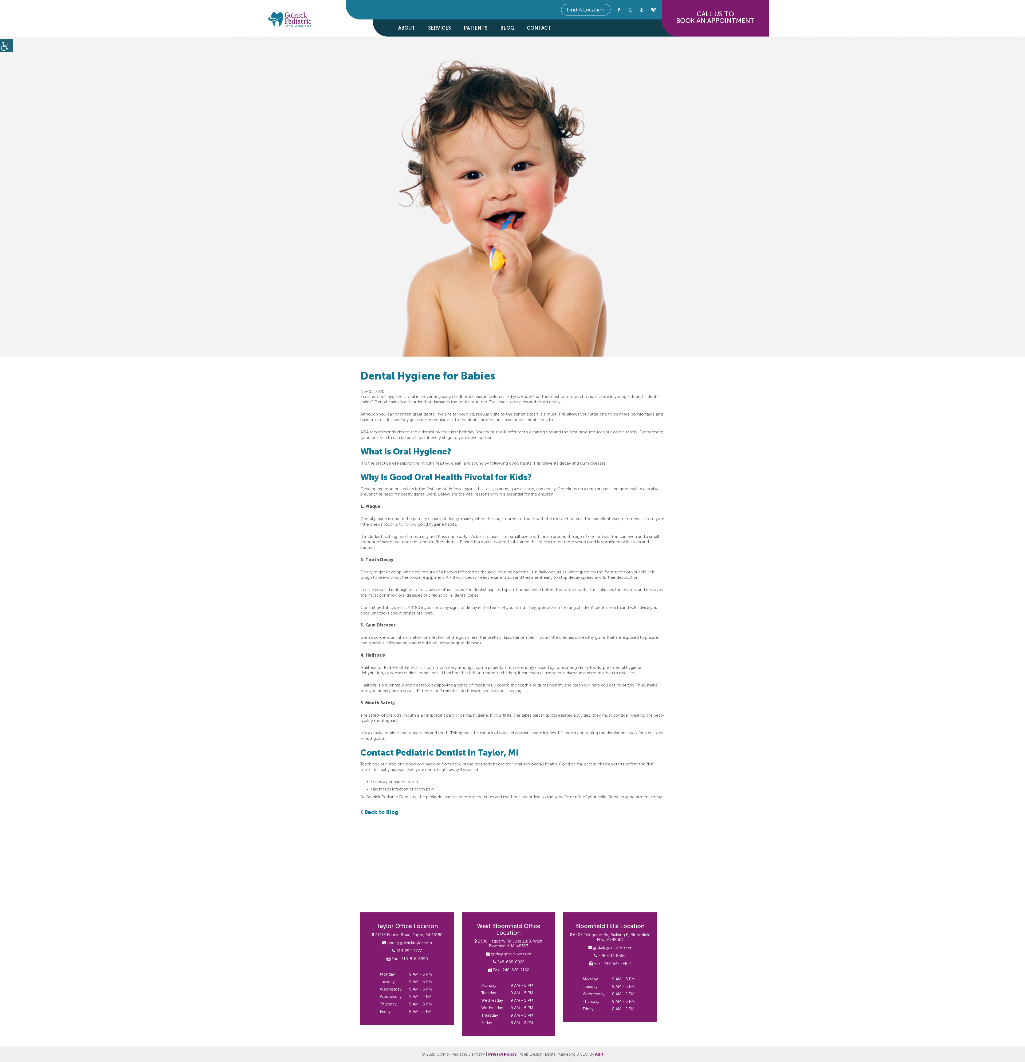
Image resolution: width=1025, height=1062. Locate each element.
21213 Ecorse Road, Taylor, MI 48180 (408, 934)
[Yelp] (641, 9)
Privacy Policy (502, 1054)
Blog (507, 28)
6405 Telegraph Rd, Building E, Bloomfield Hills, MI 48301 (611, 937)
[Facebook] (619, 9)
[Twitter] (630, 9)
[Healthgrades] (653, 9)
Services (439, 28)
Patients (475, 28)
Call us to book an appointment (715, 17)
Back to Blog (380, 812)
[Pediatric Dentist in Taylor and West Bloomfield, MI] (289, 20)
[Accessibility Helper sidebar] (6, 45)
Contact (539, 28)
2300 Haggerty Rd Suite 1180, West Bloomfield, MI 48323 (509, 943)
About (406, 28)
